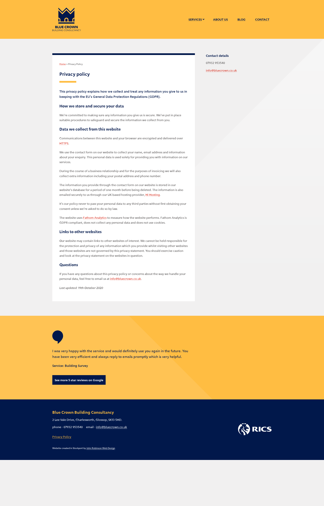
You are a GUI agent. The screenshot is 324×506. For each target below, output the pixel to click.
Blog (241, 19)
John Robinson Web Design (100, 447)
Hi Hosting (152, 194)
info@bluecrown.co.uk (125, 278)
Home (62, 63)
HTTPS (63, 143)
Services (195, 19)
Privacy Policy (61, 436)
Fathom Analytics (94, 217)
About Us (220, 19)
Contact (262, 19)
